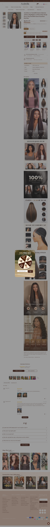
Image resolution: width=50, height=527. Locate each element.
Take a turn (30, 271)
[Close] (34, 251)
